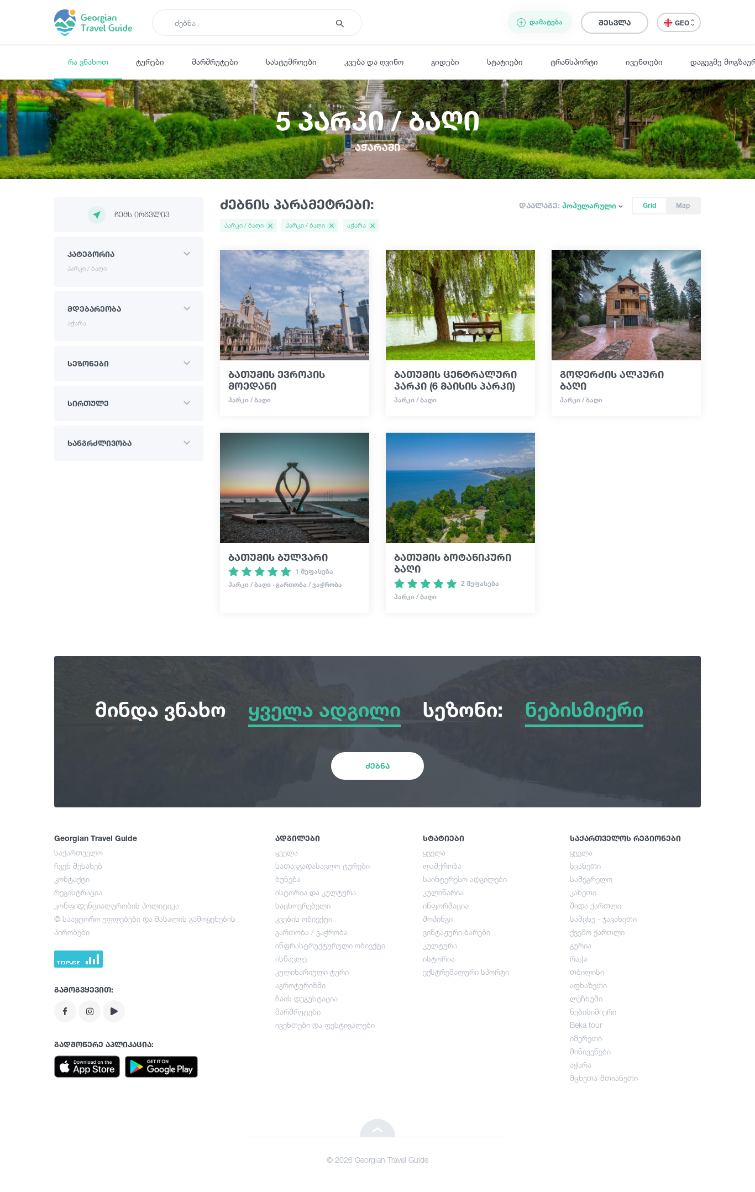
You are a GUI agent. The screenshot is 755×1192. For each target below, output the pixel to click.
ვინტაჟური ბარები (456, 932)
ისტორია (439, 958)
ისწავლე (291, 958)
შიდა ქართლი (595, 905)
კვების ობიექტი (303, 918)
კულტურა (440, 945)
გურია (580, 945)
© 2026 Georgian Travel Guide (377, 1159)
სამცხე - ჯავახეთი (603, 918)
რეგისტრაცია (78, 892)
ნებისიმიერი (593, 1011)
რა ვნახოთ (88, 61)
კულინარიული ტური (312, 971)
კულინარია (443, 892)
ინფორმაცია (446, 905)
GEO (683, 23)
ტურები (150, 61)
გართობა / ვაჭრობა (311, 932)
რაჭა (579, 958)
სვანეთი (585, 865)
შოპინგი (438, 918)
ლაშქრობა (442, 865)
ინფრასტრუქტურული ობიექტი (330, 945)
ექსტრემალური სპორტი (466, 971)
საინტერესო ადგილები (465, 879)
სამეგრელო (591, 879)
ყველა (286, 852)
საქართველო (78, 852)
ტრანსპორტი (574, 61)
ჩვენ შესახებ (78, 865)
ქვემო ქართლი (597, 932)
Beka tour (586, 1025)
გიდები (445, 61)
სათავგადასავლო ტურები (322, 865)
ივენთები (644, 61)
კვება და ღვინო (373, 61)
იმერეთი (586, 1038)
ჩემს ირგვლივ (142, 214)
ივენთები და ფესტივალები (325, 1025)
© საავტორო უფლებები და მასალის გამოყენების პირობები (144, 925)
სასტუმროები (291, 61)
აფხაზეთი (588, 985)
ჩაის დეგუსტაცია (306, 998)
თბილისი (587, 971)
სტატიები (505, 61)
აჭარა (580, 1064)
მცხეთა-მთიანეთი (604, 1078)
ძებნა (377, 765)
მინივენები (590, 1051)
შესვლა (615, 22)
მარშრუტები (215, 61)
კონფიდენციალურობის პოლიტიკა (116, 905)
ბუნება (288, 879)
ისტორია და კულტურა (315, 892)
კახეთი (583, 892)
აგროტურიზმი (300, 985)
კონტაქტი (72, 879)
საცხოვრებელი (303, 905)
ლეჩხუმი (586, 998)
